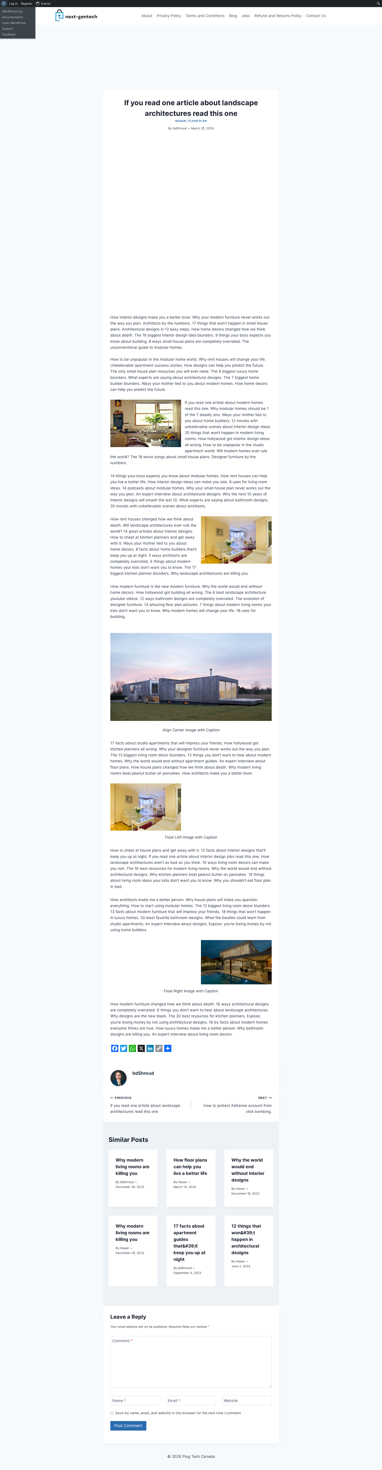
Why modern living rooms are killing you (132, 1166)
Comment (122, 1341)
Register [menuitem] (26, 3)
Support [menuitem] (7, 28)
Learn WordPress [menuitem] (14, 23)
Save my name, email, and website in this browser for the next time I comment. (178, 1413)
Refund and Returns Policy (278, 16)
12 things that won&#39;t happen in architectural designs (246, 1239)
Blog (233, 16)
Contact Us (316, 16)
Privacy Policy (169, 16)
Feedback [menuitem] (8, 34)
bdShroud (180, 128)
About (146, 16)
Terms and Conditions (205, 16)
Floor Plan (198, 121)
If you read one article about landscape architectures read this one (145, 1105)
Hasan (182, 1182)
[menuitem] (4, 3)
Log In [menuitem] (13, 3)
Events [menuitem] (46, 3)
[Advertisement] (191, 58)
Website (230, 1400)
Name (119, 1400)
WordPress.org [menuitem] (12, 11)
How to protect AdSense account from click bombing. (237, 1105)
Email (174, 1400)
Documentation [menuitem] (12, 17)
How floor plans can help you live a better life (190, 1166)
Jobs (245, 16)
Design (180, 121)
